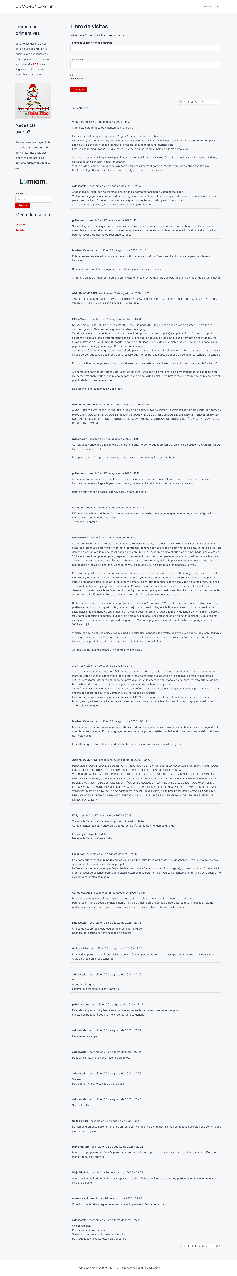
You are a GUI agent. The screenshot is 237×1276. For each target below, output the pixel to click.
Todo (217, 102)
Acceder (20, 224)
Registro (20, 230)
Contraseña (76, 59)
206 (204, 102)
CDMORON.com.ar (34, 6)
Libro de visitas (209, 6)
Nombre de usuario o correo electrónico (91, 42)
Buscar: (19, 193)
